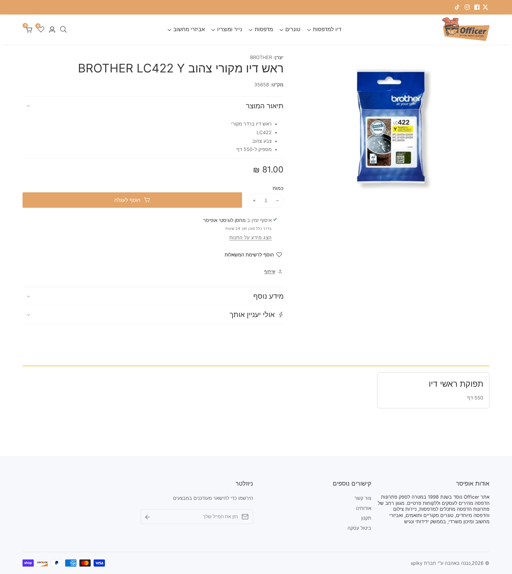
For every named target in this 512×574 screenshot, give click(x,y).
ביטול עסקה (359, 528)
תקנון (366, 518)
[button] (153, 314)
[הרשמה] (147, 516)
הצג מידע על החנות (250, 237)
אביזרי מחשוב (189, 29)
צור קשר (362, 498)
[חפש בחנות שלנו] (62, 29)
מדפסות (264, 29)
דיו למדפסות (327, 29)
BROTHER (261, 57)
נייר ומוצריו (229, 29)
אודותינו (363, 508)
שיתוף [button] (269, 271)
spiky (417, 563)
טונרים (292, 29)
